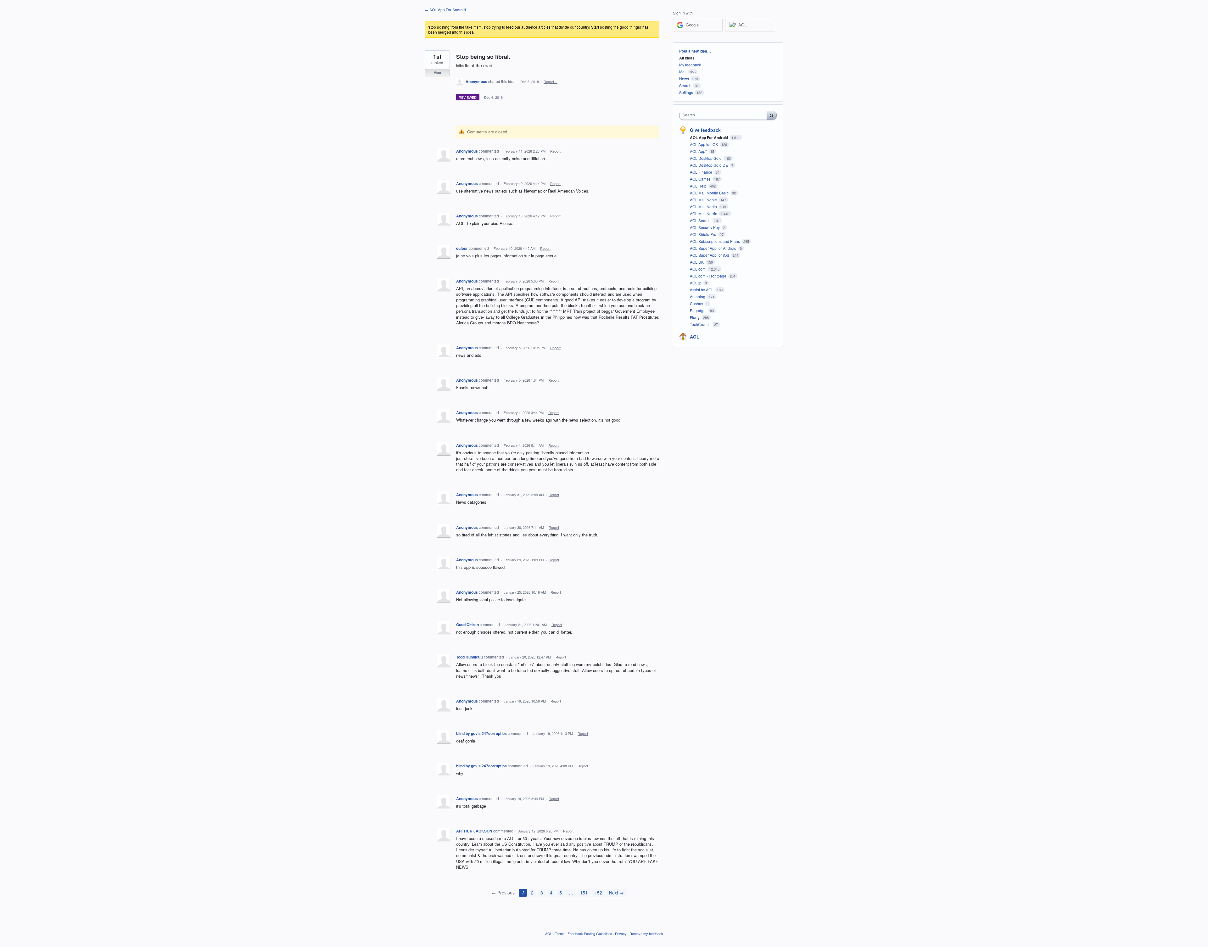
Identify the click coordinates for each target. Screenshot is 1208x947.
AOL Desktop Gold (706, 158)
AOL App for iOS (704, 144)
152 (598, 892)
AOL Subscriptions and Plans (715, 241)
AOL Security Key (705, 227)
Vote (437, 72)
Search (685, 85)
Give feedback (705, 130)
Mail (682, 71)
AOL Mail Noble (704, 199)
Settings (686, 92)
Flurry (695, 317)
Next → (616, 892)
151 (584, 892)
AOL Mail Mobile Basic (710, 192)
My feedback (690, 64)
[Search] (772, 115)
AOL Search (701, 220)
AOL (694, 336)
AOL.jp (696, 282)
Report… (550, 81)
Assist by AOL (702, 289)
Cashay (697, 303)
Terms (560, 933)
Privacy (621, 933)
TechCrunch (701, 324)
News (684, 78)
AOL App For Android (709, 137)
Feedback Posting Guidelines (590, 933)
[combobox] (724, 115)
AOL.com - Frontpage (708, 275)
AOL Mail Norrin (704, 213)
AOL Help (698, 185)
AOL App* (699, 151)
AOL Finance (701, 172)
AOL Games (701, 179)
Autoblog (698, 296)
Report (555, 151)
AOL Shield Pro (703, 234)
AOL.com (698, 269)
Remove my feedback (646, 933)
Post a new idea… (695, 51)
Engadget (698, 310)
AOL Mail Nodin (704, 206)
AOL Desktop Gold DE (709, 165)
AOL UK (697, 262)
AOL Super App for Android (713, 248)
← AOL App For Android (445, 9)
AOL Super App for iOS (710, 255)
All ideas (687, 58)
